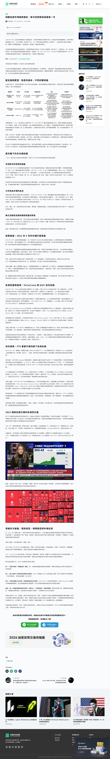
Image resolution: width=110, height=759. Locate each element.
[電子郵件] (7, 671)
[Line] (11, 671)
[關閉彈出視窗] (108, 738)
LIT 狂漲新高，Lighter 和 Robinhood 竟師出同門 (93, 77)
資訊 (6, 14)
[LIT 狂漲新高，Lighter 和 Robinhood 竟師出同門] (81, 79)
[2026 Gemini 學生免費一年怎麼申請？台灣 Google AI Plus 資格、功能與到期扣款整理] (81, 117)
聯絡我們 (57, 740)
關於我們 (57, 738)
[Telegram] (89, 4)
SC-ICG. (70, 757)
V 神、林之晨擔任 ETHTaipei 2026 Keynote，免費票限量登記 (94, 86)
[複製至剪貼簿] (20, 671)
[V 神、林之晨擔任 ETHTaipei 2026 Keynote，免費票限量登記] (81, 87)
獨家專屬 (41, 4)
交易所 (69, 4)
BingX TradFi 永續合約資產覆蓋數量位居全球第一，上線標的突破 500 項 (94, 107)
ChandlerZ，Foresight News (20, 59)
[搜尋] (92, 4)
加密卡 (60, 4)
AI (72, 744)
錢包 (73, 740)
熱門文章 (9, 661)
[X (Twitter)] (10, 747)
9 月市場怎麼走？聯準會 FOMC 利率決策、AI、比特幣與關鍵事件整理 (94, 97)
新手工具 (51, 4)
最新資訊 (33, 4)
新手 (73, 738)
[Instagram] (84, 4)
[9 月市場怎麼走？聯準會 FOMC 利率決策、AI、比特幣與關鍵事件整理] (81, 97)
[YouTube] (16, 747)
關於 (76, 4)
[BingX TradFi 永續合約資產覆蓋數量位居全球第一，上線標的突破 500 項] (81, 107)
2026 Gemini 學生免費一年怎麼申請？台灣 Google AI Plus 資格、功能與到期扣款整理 (94, 118)
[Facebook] (86, 4)
